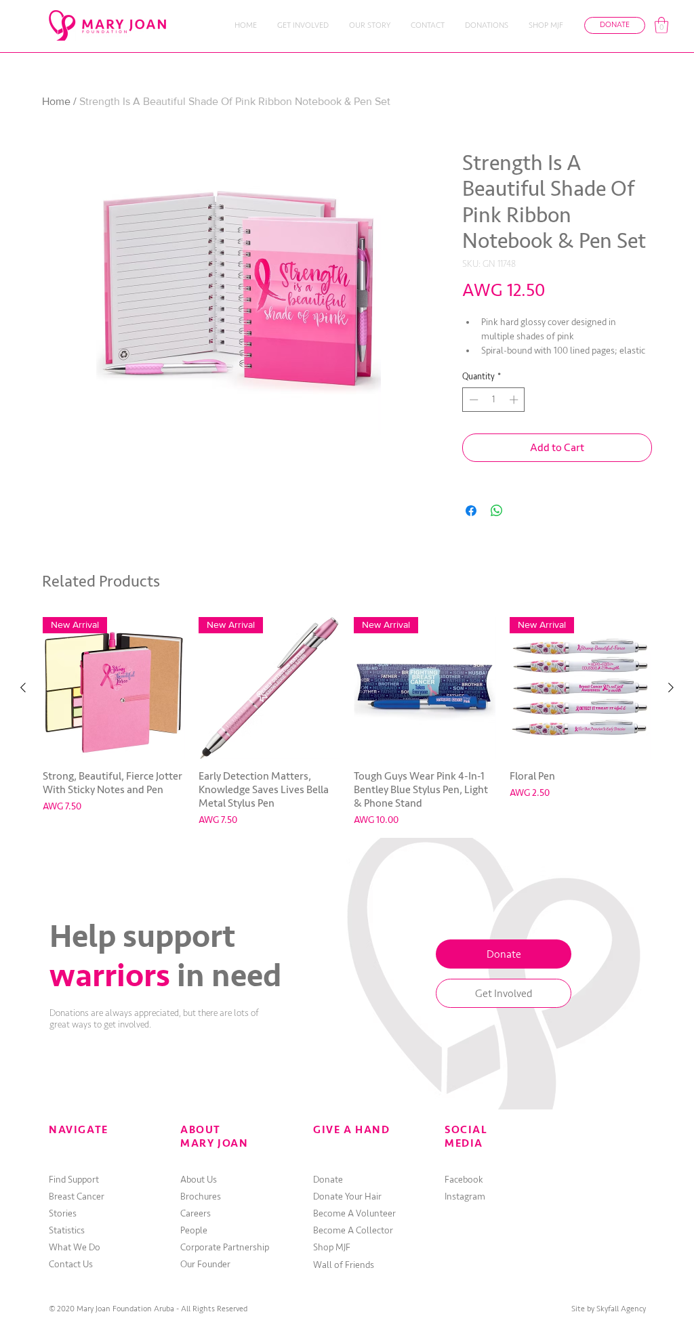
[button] (661, 25)
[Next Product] (671, 687)
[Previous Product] (23, 687)
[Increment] (515, 399)
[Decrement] (472, 399)
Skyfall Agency (621, 1309)
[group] (347, 722)
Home (56, 101)
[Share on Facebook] (471, 511)
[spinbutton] (494, 399)
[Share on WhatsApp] (497, 511)
